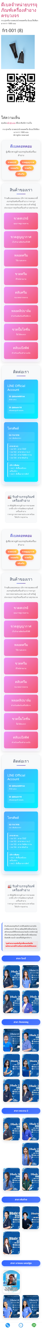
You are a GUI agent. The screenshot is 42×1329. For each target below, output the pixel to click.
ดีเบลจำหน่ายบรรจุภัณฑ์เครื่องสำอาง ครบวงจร (19, 10)
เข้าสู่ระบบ (11, 123)
